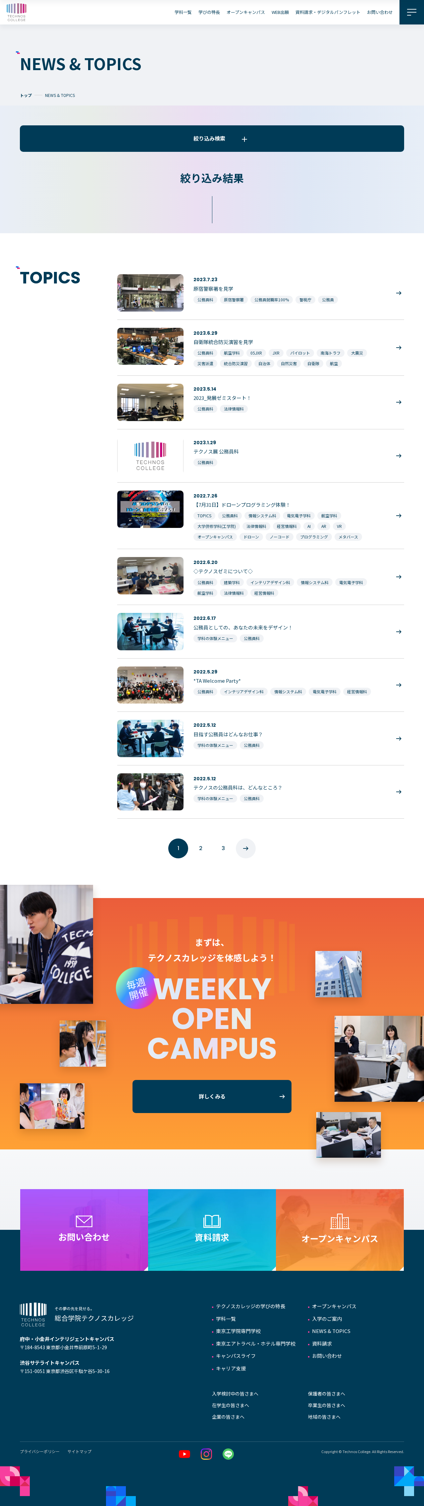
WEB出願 (280, 12)
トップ (26, 95)
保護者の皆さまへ (326, 1393)
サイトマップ (79, 1451)
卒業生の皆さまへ (326, 1405)
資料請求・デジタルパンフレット (327, 12)
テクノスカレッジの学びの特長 (250, 1306)
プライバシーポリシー (40, 1451)
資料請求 (322, 1343)
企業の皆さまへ (228, 1416)
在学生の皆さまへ (230, 1405)
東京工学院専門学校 (238, 1330)
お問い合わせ (380, 12)
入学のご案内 (327, 1318)
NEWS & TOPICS (331, 1330)
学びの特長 (209, 12)
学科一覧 (183, 12)
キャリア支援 (231, 1368)
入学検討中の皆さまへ (235, 1393)
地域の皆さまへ (324, 1416)
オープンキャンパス (246, 12)
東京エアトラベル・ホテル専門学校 (255, 1343)
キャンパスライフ (236, 1355)
